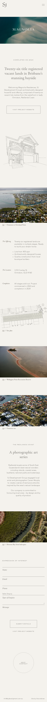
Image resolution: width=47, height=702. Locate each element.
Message (5, 607)
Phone (4, 588)
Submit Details (23, 624)
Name (4, 570)
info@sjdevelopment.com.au (13, 698)
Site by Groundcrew (38, 698)
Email (4, 579)
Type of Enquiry (8, 598)
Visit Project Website (23, 109)
